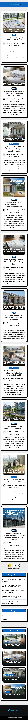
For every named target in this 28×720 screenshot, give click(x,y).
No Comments (15, 45)
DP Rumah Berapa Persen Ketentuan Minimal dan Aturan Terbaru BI (14, 373)
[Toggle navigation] (2, 4)
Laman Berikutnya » (14, 568)
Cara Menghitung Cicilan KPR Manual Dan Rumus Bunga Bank (14, 262)
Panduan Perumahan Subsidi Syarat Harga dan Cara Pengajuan (14, 317)
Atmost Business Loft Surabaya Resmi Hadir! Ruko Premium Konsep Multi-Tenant (14, 536)
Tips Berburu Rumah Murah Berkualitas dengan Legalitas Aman (14, 149)
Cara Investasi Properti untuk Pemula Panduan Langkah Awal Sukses (14, 204)
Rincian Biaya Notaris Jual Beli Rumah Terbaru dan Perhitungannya (14, 93)
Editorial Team (10, 43)
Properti (14, 88)
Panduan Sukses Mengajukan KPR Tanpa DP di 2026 (14, 39)
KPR (14, 35)
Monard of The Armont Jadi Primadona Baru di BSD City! (14, 481)
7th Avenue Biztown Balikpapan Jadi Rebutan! (14, 427)
